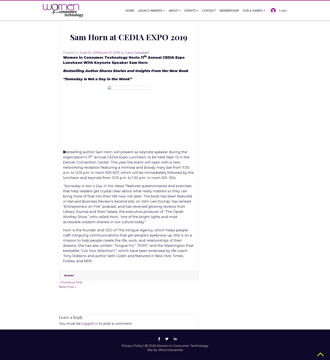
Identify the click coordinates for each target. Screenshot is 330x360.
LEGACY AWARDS (150, 10)
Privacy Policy (132, 346)
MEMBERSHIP (229, 10)
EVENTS (190, 10)
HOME (129, 10)
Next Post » (67, 287)
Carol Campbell (137, 53)
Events (69, 275)
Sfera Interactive (170, 350)
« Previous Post (70, 282)
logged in (90, 324)
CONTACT (209, 10)
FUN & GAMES (253, 10)
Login (283, 10)
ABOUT (174, 10)
